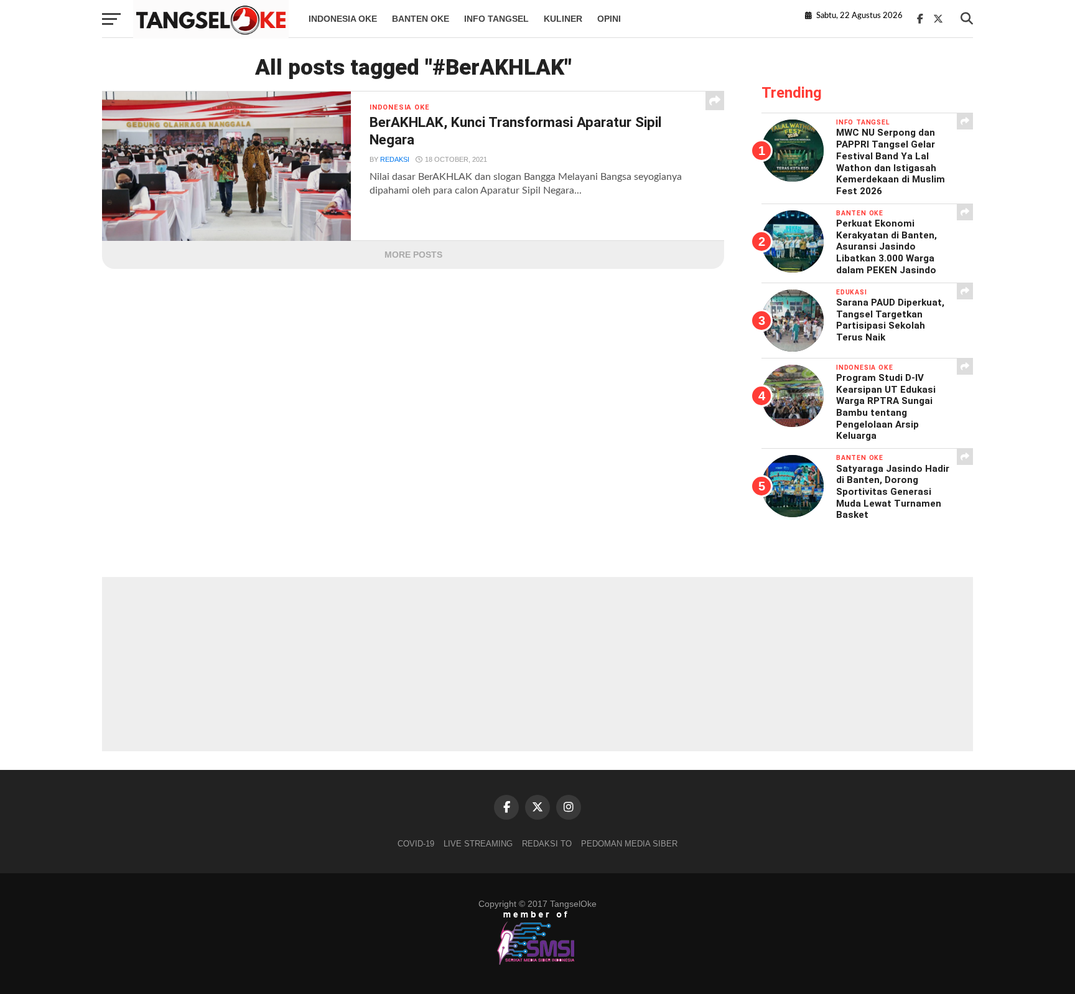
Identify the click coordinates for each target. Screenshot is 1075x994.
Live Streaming (478, 843)
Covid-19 (416, 843)
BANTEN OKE (420, 19)
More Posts (413, 255)
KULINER (563, 19)
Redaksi (394, 159)
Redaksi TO (547, 843)
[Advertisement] (537, 664)
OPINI (609, 19)
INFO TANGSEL (496, 19)
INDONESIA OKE (343, 19)
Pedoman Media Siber (629, 843)
